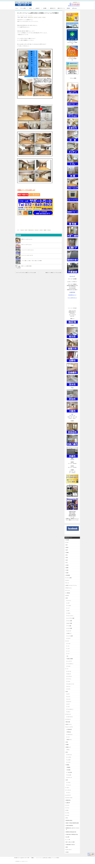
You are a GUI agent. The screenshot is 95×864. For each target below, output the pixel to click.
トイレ (67, 668)
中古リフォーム (30, 17)
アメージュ (69, 678)
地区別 (30, 8)
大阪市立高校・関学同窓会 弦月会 (72, 834)
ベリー (68, 653)
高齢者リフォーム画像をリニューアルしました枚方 (53, 272)
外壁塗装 (67, 764)
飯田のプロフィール (61, 8)
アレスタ (68, 666)
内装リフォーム (68, 724)
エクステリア (68, 795)
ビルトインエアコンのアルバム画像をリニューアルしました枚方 (26, 272)
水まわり (67, 595)
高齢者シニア (68, 747)
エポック (68, 711)
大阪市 (67, 570)
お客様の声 (37, 8)
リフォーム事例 (68, 577)
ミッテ (68, 651)
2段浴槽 (67, 539)
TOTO (67, 810)
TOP (22, 857)
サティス (68, 686)
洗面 (67, 691)
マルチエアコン (70, 734)
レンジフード (69, 661)
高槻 (67, 557)
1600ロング (69, 633)
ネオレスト (69, 673)
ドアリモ (68, 782)
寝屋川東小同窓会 (69, 820)
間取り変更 (68, 721)
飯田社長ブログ (53, 8)
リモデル (68, 613)
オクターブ (69, 701)
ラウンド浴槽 (69, 620)
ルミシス (68, 699)
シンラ (68, 608)
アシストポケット (70, 663)
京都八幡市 (68, 575)
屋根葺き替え (68, 800)
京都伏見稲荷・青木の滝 (70, 844)
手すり (68, 749)
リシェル (68, 643)
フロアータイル (70, 716)
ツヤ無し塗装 (69, 772)
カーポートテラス (69, 797)
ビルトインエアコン (69, 726)
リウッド (68, 792)
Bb (67, 656)
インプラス (69, 757)
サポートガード (68, 849)
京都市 (67, 572)
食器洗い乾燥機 (70, 658)
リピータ (67, 805)
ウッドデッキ (68, 790)
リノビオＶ (69, 605)
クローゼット (68, 719)
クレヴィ (68, 696)
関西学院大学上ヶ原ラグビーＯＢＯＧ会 (72, 829)
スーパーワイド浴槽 (70, 618)
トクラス (67, 812)
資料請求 (68, 8)
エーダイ (67, 815)
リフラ (68, 706)
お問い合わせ (74, 8)
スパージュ (69, 600)
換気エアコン (69, 739)
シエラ (68, 648)
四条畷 (67, 552)
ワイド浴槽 (69, 625)
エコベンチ (69, 630)
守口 (67, 562)
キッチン (40, 17)
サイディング (69, 777)
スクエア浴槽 (69, 628)
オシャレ (25, 17)
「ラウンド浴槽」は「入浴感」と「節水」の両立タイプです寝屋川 (31, 260)
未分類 (67, 852)
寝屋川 (22, 17)
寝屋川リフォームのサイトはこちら (26, 239)
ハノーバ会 (68, 839)
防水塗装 (68, 769)
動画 (67, 847)
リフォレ (68, 681)
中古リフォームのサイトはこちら (26, 244)
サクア (68, 704)
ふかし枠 (68, 759)
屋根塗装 (68, 767)
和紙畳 (67, 744)
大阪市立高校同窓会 (69, 825)
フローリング (68, 714)
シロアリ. (67, 787)
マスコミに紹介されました (72, 297)
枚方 (67, 544)
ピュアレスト (69, 676)
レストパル (69, 671)
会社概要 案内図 (72, 292)
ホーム (17, 8)
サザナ (68, 610)
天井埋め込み (69, 729)
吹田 (67, 560)
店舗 (67, 742)
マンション (35, 17)
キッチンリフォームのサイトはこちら (27, 255)
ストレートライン (70, 615)
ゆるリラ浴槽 (69, 623)
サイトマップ (72, 276)
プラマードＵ (69, 754)
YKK (67, 817)
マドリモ (68, 762)
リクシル (43, 17)
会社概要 (44, 8)
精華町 (67, 567)
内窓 (67, 752)
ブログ (19, 17)
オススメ (67, 580)
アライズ (68, 638)
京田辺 (67, 565)
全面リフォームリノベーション (71, 585)
